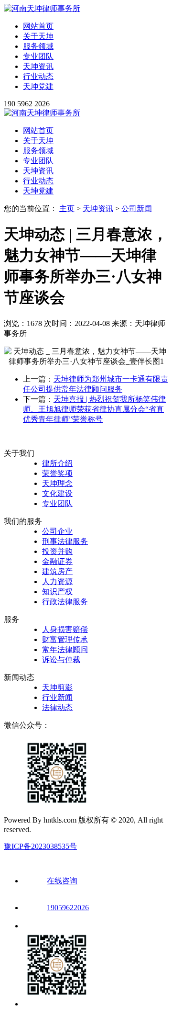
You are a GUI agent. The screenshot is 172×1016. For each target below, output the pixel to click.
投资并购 (57, 551)
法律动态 (57, 707)
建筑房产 (57, 571)
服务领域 (38, 46)
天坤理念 (57, 483)
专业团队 (38, 56)
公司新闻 (136, 208)
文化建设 (57, 493)
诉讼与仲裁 (61, 659)
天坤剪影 (57, 687)
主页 (67, 208)
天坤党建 (38, 86)
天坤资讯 (38, 66)
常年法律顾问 (65, 649)
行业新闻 (57, 697)
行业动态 (38, 76)
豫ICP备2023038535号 (40, 846)
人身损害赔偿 (65, 629)
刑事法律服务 (65, 541)
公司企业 (57, 531)
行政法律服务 (65, 602)
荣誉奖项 (57, 473)
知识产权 (57, 591)
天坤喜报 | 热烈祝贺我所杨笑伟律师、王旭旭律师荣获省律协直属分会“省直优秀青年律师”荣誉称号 (94, 409)
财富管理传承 (65, 639)
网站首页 (38, 26)
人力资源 (57, 581)
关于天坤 (38, 36)
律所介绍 (57, 463)
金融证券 (57, 561)
